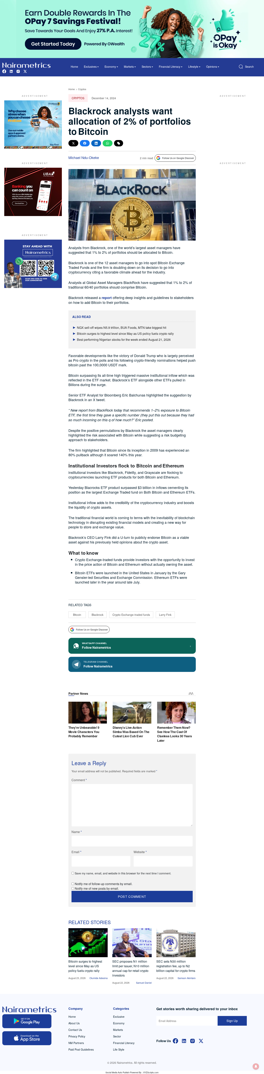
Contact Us (75, 1030)
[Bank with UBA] (33, 192)
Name (77, 832)
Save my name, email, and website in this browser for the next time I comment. (123, 873)
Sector (117, 1036)
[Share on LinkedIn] (96, 143)
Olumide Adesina (98, 978)
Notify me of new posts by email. (97, 888)
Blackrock (97, 615)
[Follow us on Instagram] (18, 71)
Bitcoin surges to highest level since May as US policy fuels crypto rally (125, 333)
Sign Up (232, 1020)
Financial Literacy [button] (169, 66)
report (107, 297)
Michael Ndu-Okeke (83, 157)
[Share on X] (73, 143)
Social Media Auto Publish (117, 1072)
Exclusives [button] (90, 66)
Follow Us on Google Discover (178, 158)
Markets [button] (129, 66)
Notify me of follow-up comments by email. (103, 884)
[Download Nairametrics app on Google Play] (26, 1021)
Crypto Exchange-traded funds (131, 615)
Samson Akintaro (187, 978)
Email (76, 852)
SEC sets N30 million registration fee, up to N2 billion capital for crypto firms (175, 966)
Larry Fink (165, 615)
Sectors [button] (146, 66)
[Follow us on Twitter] (25, 71)
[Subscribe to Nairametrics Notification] (256, 1066)
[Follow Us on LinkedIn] (184, 1040)
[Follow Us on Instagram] (192, 1040)
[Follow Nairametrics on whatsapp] (33, 264)
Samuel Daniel (144, 982)
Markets (118, 1030)
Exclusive (118, 1016)
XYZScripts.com (150, 1072)
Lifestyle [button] (193, 66)
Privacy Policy (76, 1036)
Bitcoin (77, 615)
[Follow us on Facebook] (4, 71)
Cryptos (82, 89)
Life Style (118, 1049)
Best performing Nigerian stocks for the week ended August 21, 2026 (124, 339)
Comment (79, 780)
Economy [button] (110, 66)
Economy (118, 1023)
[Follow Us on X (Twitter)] (201, 1040)
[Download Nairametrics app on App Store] (26, 1038)
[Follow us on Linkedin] (11, 71)
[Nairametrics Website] (26, 64)
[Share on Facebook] (85, 143)
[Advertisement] (231, 124)
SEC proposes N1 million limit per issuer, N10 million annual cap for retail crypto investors (130, 968)
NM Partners (76, 1043)
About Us (74, 1023)
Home (74, 66)
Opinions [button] (211, 66)
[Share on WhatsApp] (107, 143)
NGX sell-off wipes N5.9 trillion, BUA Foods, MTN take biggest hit (121, 327)
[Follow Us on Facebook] (175, 1040)
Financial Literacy (124, 1043)
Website (140, 852)
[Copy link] (118, 143)
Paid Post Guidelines (81, 1049)
